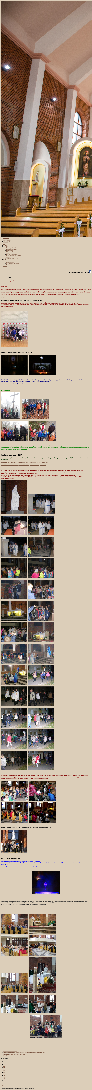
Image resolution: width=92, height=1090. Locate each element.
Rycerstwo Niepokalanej (11, 254)
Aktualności (6, 238)
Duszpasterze (9, 264)
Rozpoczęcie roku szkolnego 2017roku (14, 1054)
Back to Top (3, 1085)
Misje (4, 244)
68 (4, 1070)
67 (4, 1069)
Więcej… (3, 297)
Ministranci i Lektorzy (11, 251)
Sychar (7, 257)
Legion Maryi (9, 250)
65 (4, 1066)
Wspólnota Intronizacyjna (12, 258)
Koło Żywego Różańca (11, 249)
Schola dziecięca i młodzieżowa (13, 255)
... (3, 1064)
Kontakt (5, 266)
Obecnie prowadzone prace (12, 263)
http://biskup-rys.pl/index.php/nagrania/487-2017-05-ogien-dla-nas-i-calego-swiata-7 (23, 465)
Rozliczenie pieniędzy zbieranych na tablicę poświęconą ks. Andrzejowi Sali (23, 1052)
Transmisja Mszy (7, 241)
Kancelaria (5, 245)
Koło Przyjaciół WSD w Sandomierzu (15, 247)
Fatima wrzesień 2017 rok (10, 1051)
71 (4, 1075)
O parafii (5, 260)
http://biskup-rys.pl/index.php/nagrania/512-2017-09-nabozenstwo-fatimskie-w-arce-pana (24, 462)
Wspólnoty (5, 246)
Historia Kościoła (10, 262)
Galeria (5, 259)
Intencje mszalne (7, 240)
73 (4, 1078)
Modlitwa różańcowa (9, 1055)
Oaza (7, 253)
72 (4, 1077)
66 (4, 1067)
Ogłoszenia (6, 242)
